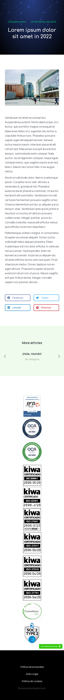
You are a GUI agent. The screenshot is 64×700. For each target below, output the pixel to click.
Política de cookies (32, 681)
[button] (17, 297)
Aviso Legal (32, 673)
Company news (17, 21)
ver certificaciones (49, 646)
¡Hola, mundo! (32, 354)
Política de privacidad (32, 666)
